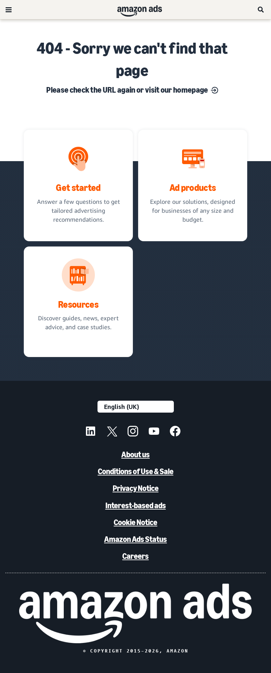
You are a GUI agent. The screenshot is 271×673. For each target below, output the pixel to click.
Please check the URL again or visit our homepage (127, 90)
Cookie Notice (135, 522)
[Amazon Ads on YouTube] (154, 432)
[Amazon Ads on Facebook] (175, 432)
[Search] (261, 10)
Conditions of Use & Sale (136, 471)
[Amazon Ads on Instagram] (133, 432)
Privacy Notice (136, 488)
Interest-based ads (135, 505)
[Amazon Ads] (134, 9)
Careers (135, 556)
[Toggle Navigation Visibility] (8, 10)
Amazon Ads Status (135, 539)
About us (135, 454)
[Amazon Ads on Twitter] (111, 432)
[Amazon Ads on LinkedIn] (90, 432)
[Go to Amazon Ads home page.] (135, 613)
